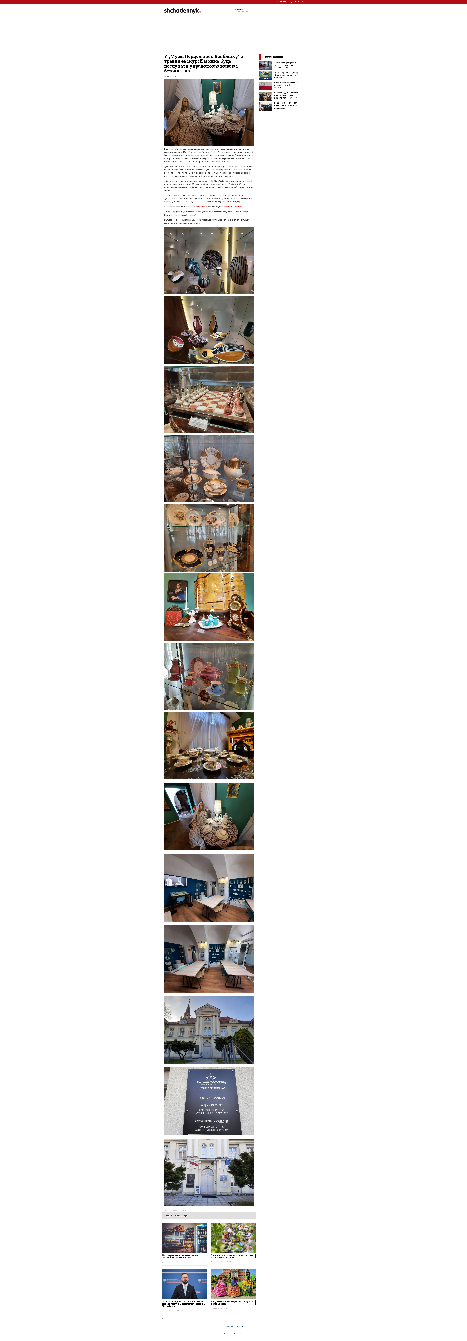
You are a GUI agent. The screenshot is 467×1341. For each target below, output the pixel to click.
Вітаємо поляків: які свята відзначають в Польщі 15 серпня (286, 85)
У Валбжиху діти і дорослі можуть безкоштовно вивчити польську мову (286, 95)
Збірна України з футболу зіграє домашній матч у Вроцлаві (286, 75)
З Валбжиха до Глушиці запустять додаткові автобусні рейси (285, 65)
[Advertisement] (233, 33)
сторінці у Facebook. (233, 206)
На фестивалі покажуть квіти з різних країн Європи (233, 1302)
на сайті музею (200, 206)
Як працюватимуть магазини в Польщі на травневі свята (180, 1256)
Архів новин (281, 2)
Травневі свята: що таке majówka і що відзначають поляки (232, 1256)
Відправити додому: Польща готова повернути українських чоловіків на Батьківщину (183, 1303)
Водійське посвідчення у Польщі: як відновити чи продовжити (285, 105)
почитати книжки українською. (186, 223)
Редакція (292, 2)
